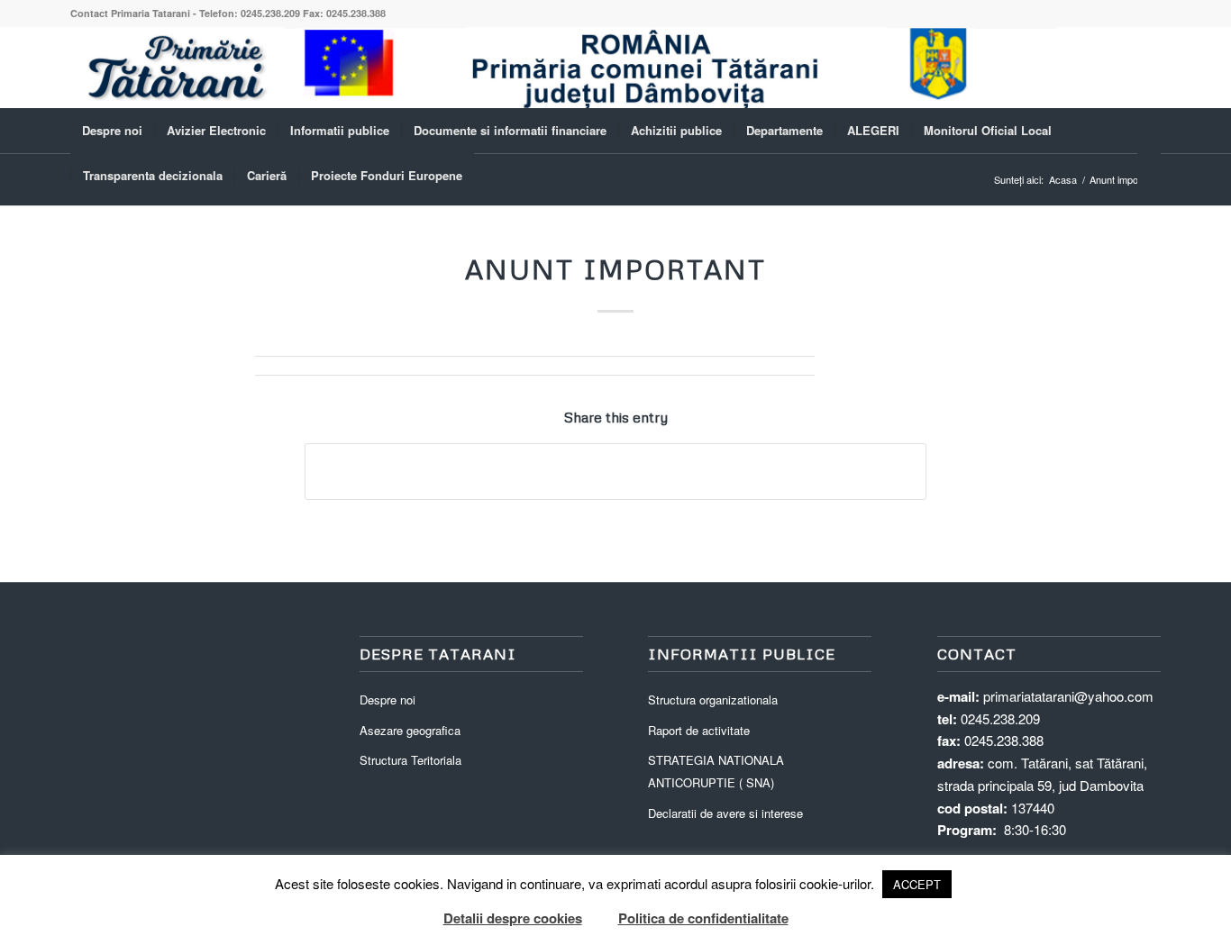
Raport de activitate (699, 730)
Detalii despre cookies (512, 918)
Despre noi (387, 699)
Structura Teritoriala (410, 759)
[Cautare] (1149, 175)
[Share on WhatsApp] (615, 471)
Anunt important (615, 269)
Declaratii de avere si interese (725, 813)
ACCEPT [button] (917, 884)
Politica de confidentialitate (703, 918)
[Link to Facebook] (1147, 67)
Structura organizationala (713, 699)
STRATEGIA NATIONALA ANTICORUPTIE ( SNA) (716, 771)
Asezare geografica (410, 730)
